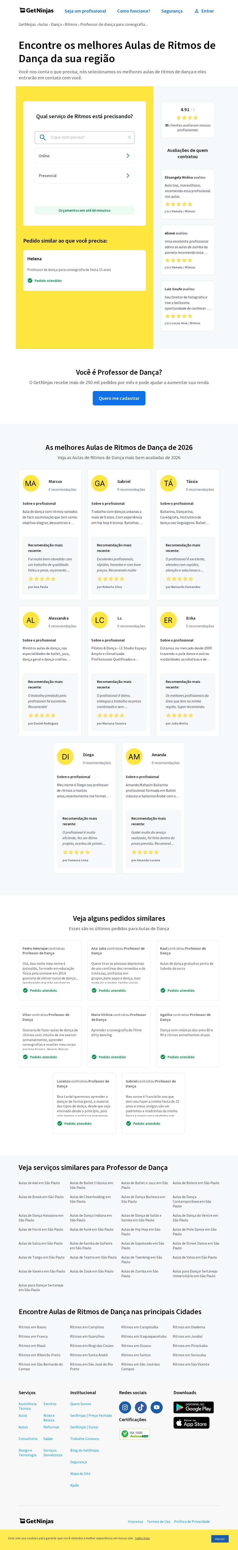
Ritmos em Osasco (136, 1345)
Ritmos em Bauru (32, 1327)
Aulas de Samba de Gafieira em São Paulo (91, 1245)
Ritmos (71, 24)
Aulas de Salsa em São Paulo (41, 1243)
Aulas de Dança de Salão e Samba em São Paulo (141, 1217)
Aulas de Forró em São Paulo (41, 1229)
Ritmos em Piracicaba (190, 1345)
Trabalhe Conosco (84, 1438)
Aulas (43, 24)
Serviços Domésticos (53, 1452)
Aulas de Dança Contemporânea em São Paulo (192, 1201)
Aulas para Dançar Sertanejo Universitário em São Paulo (195, 1273)
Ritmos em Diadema (189, 1327)
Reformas (51, 1427)
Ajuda (74, 1485)
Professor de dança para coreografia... (114, 24)
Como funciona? (133, 11)
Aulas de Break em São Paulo (41, 1196)
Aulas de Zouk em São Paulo (92, 1271)
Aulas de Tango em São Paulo (42, 1257)
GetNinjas (27, 24)
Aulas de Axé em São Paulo (39, 1182)
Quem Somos (80, 1403)
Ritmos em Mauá (32, 1345)
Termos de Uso (158, 1521)
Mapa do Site (80, 1473)
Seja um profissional (85, 11)
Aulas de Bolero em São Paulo (196, 1182)
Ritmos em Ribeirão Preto (39, 1355)
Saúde (48, 1438)
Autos (23, 1427)
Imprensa (135, 1521)
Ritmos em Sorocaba (189, 1355)
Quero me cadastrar (119, 398)
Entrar (207, 11)
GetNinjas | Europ (84, 1427)
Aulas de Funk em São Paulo (91, 1229)
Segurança (172, 11)
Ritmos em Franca (33, 1336)
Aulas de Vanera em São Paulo (42, 1271)
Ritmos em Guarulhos (87, 1336)
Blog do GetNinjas (84, 1450)
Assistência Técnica (27, 1406)
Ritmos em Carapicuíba (139, 1327)
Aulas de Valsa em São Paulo (195, 1257)
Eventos (49, 1403)
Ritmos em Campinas (87, 1327)
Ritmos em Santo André (89, 1355)
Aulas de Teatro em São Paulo (93, 1257)
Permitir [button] (220, 1539)
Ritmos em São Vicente (191, 1364)
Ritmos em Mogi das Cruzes (92, 1345)
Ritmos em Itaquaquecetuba (143, 1336)
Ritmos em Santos (136, 1355)
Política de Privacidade (192, 1521)
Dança (56, 24)
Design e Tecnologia (27, 1452)
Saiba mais (142, 1538)
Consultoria (28, 1438)
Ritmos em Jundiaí (187, 1336)
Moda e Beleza (49, 1417)
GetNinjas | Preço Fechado (91, 1415)
